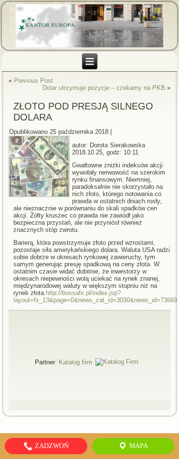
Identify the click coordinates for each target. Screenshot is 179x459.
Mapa (137, 445)
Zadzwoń (51, 445)
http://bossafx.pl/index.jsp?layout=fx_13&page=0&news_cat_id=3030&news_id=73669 (95, 296)
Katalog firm (75, 361)
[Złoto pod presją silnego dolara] (40, 197)
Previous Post (33, 80)
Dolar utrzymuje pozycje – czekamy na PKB (103, 87)
